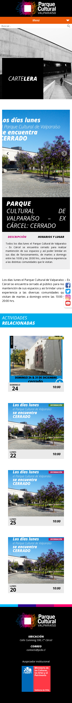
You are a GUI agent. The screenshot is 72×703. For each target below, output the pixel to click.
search (69, 26)
